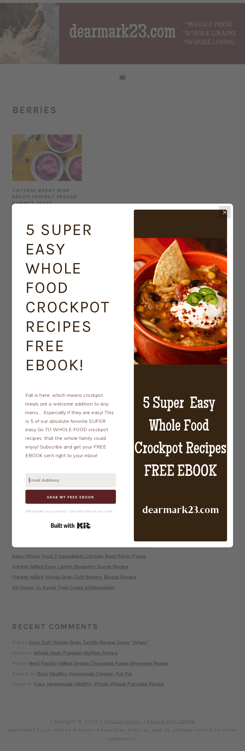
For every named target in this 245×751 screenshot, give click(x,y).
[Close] (225, 212)
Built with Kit (71, 525)
